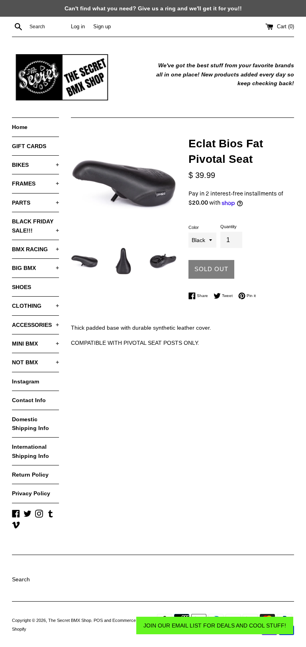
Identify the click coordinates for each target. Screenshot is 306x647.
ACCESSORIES (35, 325)
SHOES (21, 287)
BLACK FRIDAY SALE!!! (35, 225)
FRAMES (35, 183)
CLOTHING (35, 306)
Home (19, 127)
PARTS (35, 202)
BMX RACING (35, 249)
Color (193, 227)
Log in (78, 26)
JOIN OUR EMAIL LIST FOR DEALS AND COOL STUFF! (214, 625)
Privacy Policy (31, 493)
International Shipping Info (30, 451)
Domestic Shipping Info (30, 423)
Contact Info (29, 400)
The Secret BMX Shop (69, 620)
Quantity (228, 226)
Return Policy (30, 474)
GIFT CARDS (29, 146)
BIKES (35, 165)
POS (98, 620)
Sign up (102, 26)
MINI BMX (35, 343)
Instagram (25, 381)
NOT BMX (35, 362)
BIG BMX (35, 268)
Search (21, 579)
